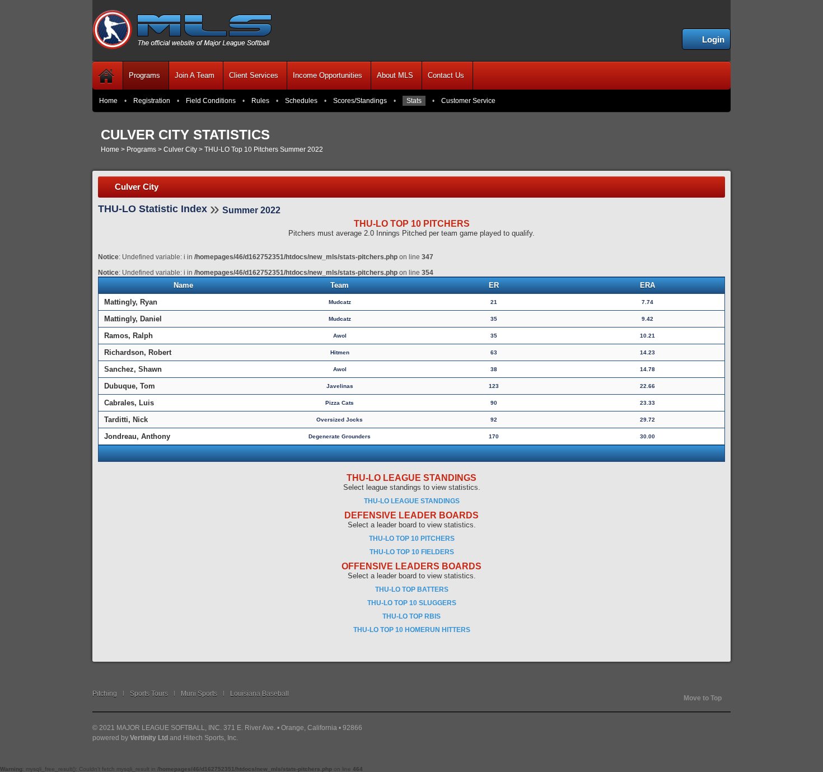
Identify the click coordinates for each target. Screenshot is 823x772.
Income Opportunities (327, 75)
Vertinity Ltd (149, 738)
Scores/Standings (360, 101)
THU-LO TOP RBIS (411, 616)
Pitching (104, 694)
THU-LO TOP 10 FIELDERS (412, 552)
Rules (260, 101)
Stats (414, 101)
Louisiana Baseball (259, 694)
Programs (144, 75)
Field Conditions (211, 101)
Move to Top (703, 698)
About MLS (395, 75)
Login (713, 39)
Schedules (301, 101)
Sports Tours (149, 694)
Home (108, 101)
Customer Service (468, 101)
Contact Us (446, 75)
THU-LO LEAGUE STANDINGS (412, 501)
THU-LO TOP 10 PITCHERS (412, 538)
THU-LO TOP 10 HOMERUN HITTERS (411, 630)
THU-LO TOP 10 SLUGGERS (411, 603)
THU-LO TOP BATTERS (411, 589)
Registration (151, 101)
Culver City (180, 149)
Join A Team (194, 75)
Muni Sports (199, 694)
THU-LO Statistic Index (152, 208)
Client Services (253, 75)
